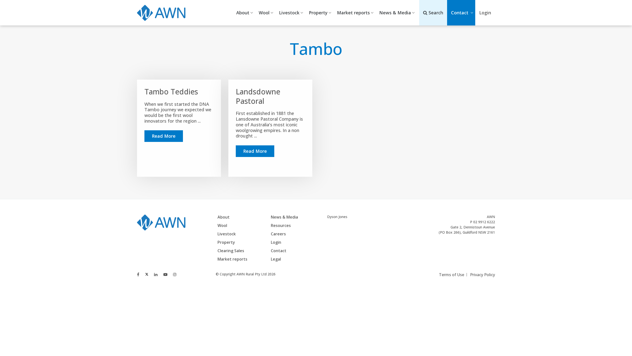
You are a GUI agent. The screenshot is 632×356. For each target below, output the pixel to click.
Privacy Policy (482, 274)
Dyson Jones (337, 216)
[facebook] (138, 274)
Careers (278, 234)
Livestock (289, 13)
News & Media (395, 13)
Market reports (353, 13)
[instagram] (175, 274)
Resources (281, 225)
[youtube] (165, 274)
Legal (276, 259)
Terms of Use (451, 274)
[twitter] (146, 274)
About (242, 13)
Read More (164, 136)
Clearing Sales (230, 250)
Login (276, 242)
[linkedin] (156, 274)
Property (318, 13)
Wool (264, 13)
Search (435, 13)
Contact (459, 13)
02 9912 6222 (484, 222)
